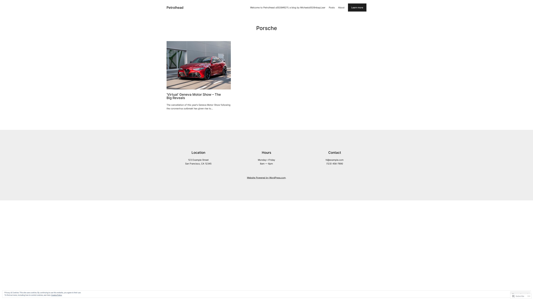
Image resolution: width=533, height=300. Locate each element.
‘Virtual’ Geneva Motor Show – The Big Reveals (194, 96)
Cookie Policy (56, 295)
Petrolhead (175, 8)
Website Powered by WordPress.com (266, 177)
